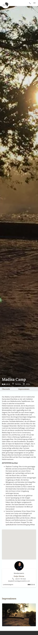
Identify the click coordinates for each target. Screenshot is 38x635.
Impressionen (23, 389)
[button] (34, 3)
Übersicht (6, 389)
